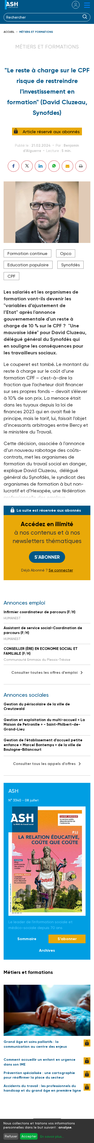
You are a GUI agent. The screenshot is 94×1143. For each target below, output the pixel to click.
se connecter (73, 5)
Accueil (9, 32)
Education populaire (28, 264)
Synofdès (70, 264)
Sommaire (26, 938)
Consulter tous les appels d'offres (44, 763)
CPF (11, 276)
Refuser (11, 1136)
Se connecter (61, 570)
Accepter (28, 1136)
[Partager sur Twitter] (27, 166)
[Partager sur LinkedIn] (40, 166)
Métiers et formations (36, 32)
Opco (65, 253)
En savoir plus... (52, 1136)
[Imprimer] (81, 166)
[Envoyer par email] (67, 166)
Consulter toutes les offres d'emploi (44, 672)
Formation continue (27, 253)
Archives (47, 950)
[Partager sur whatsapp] (54, 166)
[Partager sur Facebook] (13, 166)
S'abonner (47, 557)
